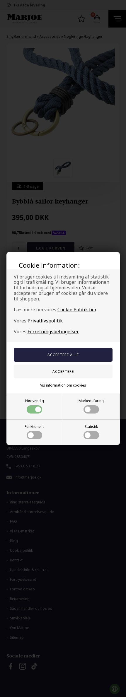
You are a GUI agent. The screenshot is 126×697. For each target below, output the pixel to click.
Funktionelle (35, 426)
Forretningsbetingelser (53, 331)
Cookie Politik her (76, 309)
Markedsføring (91, 400)
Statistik (91, 426)
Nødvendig (34, 400)
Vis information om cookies (63, 385)
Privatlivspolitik (45, 320)
